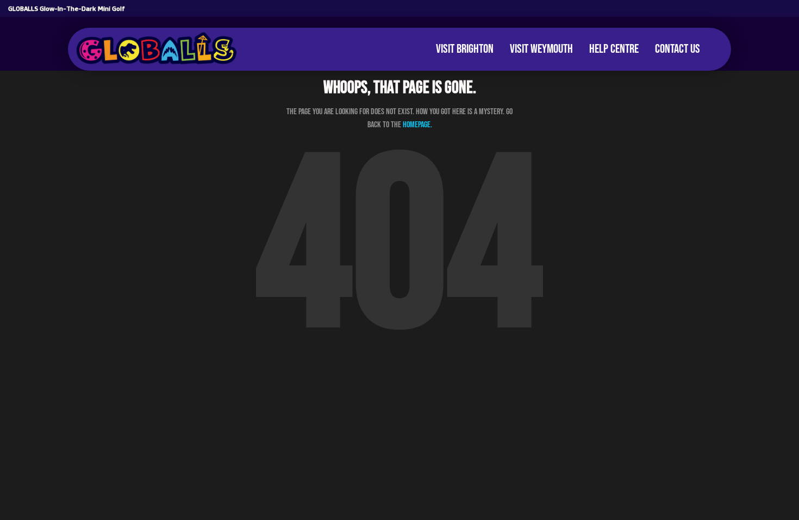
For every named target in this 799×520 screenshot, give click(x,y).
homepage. (417, 125)
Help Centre (614, 49)
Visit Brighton (465, 49)
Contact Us (677, 49)
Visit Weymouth (541, 49)
